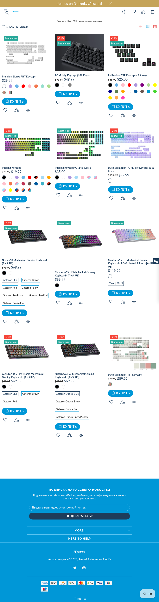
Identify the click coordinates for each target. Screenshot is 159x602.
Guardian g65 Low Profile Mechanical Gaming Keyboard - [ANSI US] (22, 375)
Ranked (15, 11)
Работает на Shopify (99, 559)
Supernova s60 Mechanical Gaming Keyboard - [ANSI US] (74, 375)
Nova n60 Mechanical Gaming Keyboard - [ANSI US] (25, 261)
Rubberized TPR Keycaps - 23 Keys (127, 75)
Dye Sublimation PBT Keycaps (125, 374)
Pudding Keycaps (11, 167)
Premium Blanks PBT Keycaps (19, 76)
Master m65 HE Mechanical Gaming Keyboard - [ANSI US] (75, 274)
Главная (60, 21)
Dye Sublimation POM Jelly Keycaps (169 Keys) (131, 169)
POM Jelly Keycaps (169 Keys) (72, 75)
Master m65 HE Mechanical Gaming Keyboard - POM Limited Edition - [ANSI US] (130, 263)
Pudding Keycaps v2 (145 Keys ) (73, 167)
